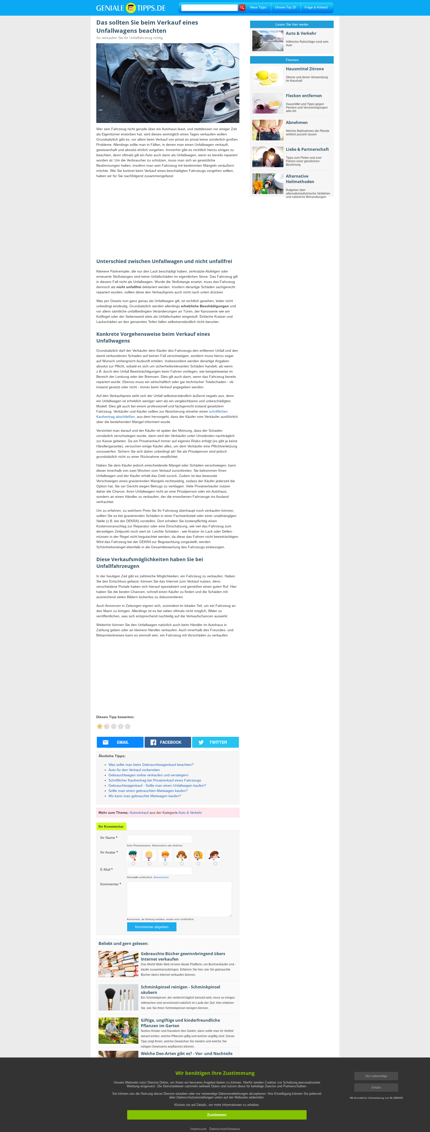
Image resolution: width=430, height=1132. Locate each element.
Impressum (198, 1129)
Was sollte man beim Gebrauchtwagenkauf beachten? (151, 765)
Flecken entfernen (304, 95)
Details (376, 1087)
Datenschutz (161, 877)
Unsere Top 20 (285, 7)
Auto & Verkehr (190, 813)
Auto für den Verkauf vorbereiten (134, 770)
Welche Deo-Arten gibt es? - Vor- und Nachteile (186, 1053)
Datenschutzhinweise (224, 1129)
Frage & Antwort (316, 7)
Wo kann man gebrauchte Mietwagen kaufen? (144, 796)
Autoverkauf (139, 813)
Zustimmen (216, 1115)
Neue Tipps (258, 7)
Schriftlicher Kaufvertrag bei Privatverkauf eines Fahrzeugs (154, 780)
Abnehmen (297, 122)
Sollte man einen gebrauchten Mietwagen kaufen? (148, 791)
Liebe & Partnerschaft (307, 149)
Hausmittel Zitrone (305, 69)
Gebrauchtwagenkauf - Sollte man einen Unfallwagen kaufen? (157, 785)
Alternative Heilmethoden (300, 178)
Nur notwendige (376, 1076)
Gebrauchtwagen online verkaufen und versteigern (148, 775)
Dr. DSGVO (396, 1097)
